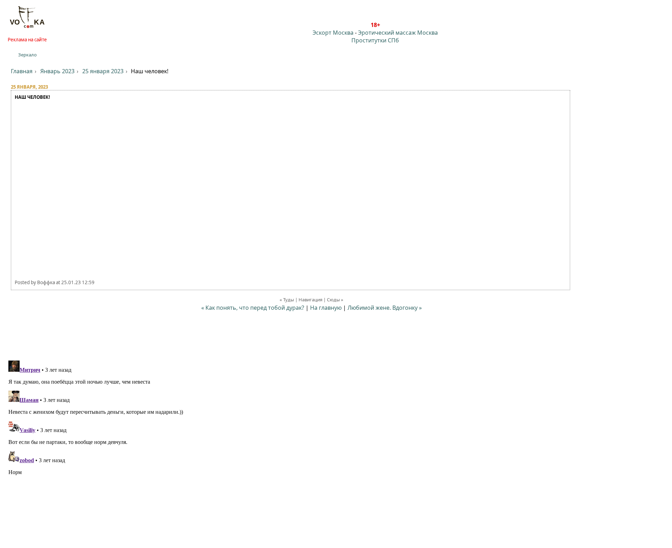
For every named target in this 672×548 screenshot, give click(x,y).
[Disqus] (336, 445)
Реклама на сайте (27, 39)
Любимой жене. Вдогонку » (385, 307)
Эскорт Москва (333, 32)
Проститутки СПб (375, 40)
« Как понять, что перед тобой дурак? (252, 307)
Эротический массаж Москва (398, 32)
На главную (326, 307)
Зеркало (27, 55)
